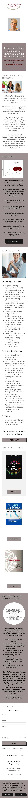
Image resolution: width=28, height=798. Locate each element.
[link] (14, 6)
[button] (2, 737)
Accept (20, 794)
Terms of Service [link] (14, 749)
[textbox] (14, 715)
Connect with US (14, 241)
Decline (7, 794)
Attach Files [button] (6, 737)
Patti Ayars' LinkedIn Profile (14, 440)
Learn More (14, 491)
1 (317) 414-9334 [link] (14, 775)
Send (14, 743)
